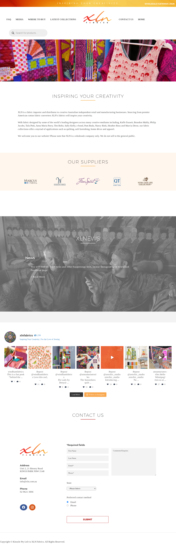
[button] (83, 78)
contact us (126, 19)
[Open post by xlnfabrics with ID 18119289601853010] (39, 357)
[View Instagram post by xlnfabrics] (24, 366)
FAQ (8, 19)
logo (97, 17)
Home (141, 19)
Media (19, 19)
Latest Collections (63, 19)
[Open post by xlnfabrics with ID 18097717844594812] (136, 357)
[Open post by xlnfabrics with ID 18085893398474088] (15, 357)
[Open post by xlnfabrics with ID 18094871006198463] (112, 357)
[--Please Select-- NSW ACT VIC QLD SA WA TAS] (88, 488)
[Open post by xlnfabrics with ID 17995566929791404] (160, 357)
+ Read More (38, 277)
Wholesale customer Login (160, 4)
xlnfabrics (15, 348)
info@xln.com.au (28, 481)
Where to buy (37, 19)
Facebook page (39, 270)
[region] (88, 53)
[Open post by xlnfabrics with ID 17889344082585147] (88, 357)
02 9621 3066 (26, 492)
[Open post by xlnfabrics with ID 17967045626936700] (64, 357)
